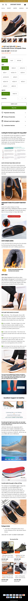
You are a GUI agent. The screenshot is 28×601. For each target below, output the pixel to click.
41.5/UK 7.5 (13, 72)
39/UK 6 (14, 68)
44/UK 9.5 (5, 81)
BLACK (4, 60)
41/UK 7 (5, 72)
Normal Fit (5, 93)
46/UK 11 (23, 81)
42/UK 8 (22, 72)
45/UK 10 (14, 81)
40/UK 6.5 (22, 68)
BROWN (19, 60)
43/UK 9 (15, 77)
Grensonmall (15, 600)
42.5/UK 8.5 (6, 77)
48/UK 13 (13, 86)
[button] (2, 4)
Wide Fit (15, 93)
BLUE (12, 60)
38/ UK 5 (5, 68)
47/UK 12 (5, 86)
